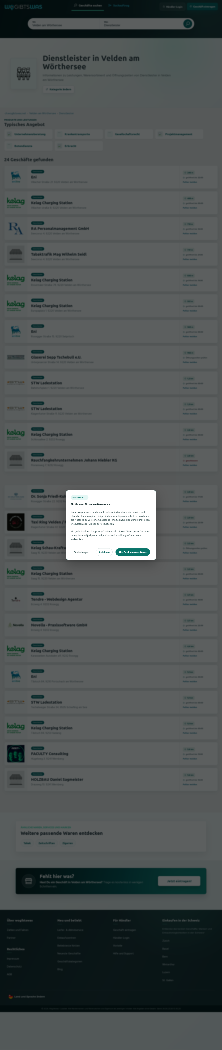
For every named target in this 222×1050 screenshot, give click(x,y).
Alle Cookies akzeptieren (132, 552)
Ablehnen (104, 552)
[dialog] (111, 525)
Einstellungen (81, 552)
